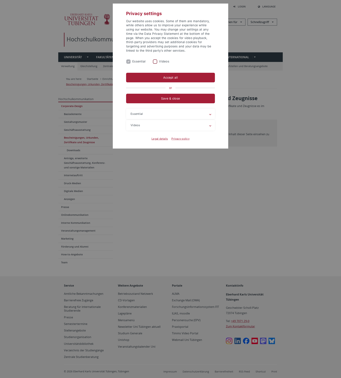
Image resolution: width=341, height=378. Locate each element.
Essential (138, 61)
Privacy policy (180, 138)
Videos (164, 61)
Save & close (170, 98)
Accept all (170, 77)
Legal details (159, 138)
